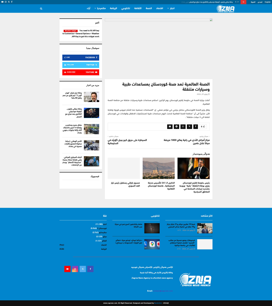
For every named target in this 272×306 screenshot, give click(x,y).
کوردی (260, 2)
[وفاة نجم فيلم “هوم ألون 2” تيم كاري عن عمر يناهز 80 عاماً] (91, 97)
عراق (105, 237)
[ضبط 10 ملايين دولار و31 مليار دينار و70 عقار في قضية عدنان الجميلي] (204, 228)
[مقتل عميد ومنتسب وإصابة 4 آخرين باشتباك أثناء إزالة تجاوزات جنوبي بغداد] (91, 129)
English (268, 2)
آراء (88, 8)
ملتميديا (101, 8)
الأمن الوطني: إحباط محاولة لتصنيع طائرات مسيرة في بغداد (73, 144)
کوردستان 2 (102, 228)
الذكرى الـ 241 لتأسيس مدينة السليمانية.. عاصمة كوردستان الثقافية (161, 186)
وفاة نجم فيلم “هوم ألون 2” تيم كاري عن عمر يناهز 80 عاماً (72, 95)
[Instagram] (75, 269)
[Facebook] (90, 269)
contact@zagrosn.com (163, 291)
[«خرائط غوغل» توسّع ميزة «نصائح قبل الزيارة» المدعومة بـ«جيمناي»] (152, 244)
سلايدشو (103, 233)
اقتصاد (159, 8)
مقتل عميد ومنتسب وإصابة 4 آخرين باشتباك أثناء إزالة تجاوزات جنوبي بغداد (208, 2)
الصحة (149, 8)
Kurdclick (158, 303)
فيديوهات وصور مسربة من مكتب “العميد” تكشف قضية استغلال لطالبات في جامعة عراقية (181, 243)
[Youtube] (67, 269)
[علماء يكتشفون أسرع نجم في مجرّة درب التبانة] (152, 228)
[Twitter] (83, 269)
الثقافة (138, 8)
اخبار (172, 8)
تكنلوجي (125, 8)
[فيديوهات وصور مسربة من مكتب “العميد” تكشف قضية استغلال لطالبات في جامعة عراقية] (204, 244)
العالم (104, 241)
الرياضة (113, 8)
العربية (253, 2)
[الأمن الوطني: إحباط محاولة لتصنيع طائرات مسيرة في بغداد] (91, 145)
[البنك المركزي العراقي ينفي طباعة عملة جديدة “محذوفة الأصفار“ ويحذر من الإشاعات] (91, 161)
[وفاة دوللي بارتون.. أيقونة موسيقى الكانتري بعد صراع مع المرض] (91, 113)
